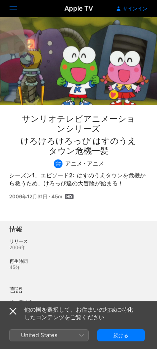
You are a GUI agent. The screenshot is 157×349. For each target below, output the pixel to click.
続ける (121, 335)
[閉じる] (13, 311)
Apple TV (78, 8)
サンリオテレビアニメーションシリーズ (78, 123)
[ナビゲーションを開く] (18, 8)
